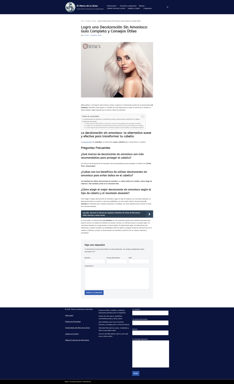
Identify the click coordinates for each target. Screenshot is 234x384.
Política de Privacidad (73, 322)
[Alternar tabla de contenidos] (142, 116)
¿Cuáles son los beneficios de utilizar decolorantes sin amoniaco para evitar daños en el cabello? (115, 125)
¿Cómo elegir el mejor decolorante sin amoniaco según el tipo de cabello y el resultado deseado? (115, 127)
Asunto (134, 329)
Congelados (147, 8)
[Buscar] (167, 7)
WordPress (87, 382)
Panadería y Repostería (128, 6)
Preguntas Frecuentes (90, 121)
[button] (145, 5)
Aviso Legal (69, 315)
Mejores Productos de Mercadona (77, 340)
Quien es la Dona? (72, 334)
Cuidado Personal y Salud (116, 8)
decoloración (87, 142)
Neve (66, 382)
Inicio (82, 21)
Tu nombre (136, 309)
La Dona (86, 35)
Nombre (87, 258)
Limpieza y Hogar (91, 21)
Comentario (89, 266)
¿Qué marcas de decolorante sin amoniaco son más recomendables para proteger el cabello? (113, 123)
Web (130, 258)
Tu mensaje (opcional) (140, 339)
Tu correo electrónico (140, 319)
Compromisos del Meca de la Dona (77, 328)
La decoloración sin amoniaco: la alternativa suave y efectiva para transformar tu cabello (111, 119)
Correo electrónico (113, 258)
